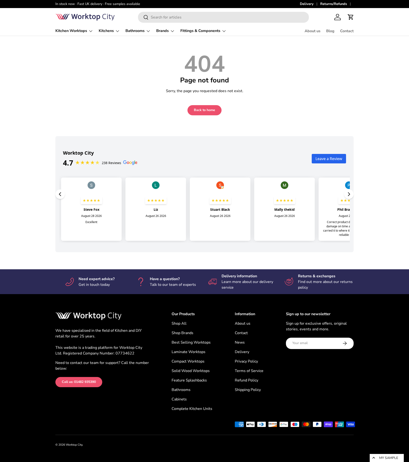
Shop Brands (182, 333)
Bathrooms (135, 30)
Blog (330, 31)
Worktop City (74, 445)
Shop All (179, 323)
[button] (351, 17)
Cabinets (179, 399)
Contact (347, 31)
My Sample (388, 458)
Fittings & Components (200, 30)
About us (312, 31)
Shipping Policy (248, 389)
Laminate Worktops (188, 351)
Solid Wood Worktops (191, 370)
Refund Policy (246, 380)
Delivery (307, 3)
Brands (162, 30)
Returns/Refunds (333, 3)
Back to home (204, 110)
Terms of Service (249, 370)
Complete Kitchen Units (192, 408)
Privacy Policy (246, 361)
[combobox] (223, 17)
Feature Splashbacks (189, 380)
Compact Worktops (188, 361)
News (240, 342)
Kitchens (106, 30)
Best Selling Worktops (191, 342)
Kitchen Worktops (71, 30)
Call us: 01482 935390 (79, 382)
